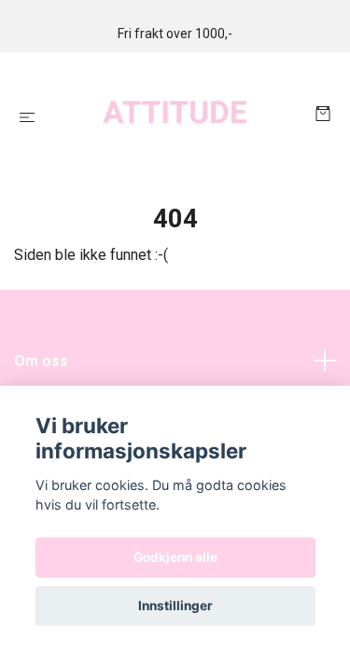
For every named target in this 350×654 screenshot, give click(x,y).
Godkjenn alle (175, 557)
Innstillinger (175, 605)
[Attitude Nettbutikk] (179, 116)
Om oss (41, 361)
